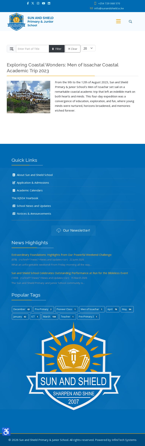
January (19, 316)
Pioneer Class (66, 309)
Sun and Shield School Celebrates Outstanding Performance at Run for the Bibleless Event (70, 273)
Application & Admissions (32, 182)
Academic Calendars (29, 190)
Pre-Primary (43, 309)
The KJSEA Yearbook (25, 198)
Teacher (67, 316)
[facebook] (28, 3)
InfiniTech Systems (124, 440)
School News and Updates (33, 206)
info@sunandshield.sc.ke (109, 8)
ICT (34, 316)
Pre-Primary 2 (88, 316)
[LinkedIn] (49, 3)
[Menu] (118, 21)
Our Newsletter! (76, 230)
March (49, 316)
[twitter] (32, 3)
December (21, 309)
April (112, 309)
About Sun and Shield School (34, 175)
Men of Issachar (91, 309)
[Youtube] (43, 3)
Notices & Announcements (33, 213)
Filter (58, 49)
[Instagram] (38, 3)
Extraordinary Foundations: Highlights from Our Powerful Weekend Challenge (62, 255)
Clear (74, 49)
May (126, 309)
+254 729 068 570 (109, 3)
